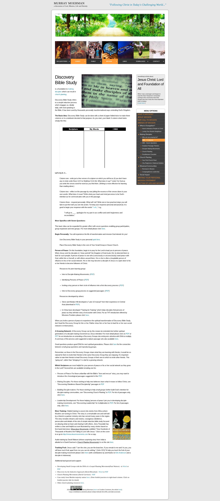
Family (93, 61)
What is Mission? (145, 114)
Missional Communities (148, 166)
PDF (92, 274)
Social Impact (145, 175)
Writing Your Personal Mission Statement (149, 179)
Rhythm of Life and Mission (151, 183)
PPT (56, 336)
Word (125, 466)
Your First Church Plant (149, 160)
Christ (77, 61)
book (120, 489)
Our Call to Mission (147, 120)
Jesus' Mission (144, 117)
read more (141, 103)
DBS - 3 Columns (147, 140)
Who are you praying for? (150, 137)
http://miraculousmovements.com (75, 434)
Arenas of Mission (146, 123)
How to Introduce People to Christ (152, 128)
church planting (61, 94)
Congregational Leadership (150, 172)
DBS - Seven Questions (149, 143)
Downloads (140, 61)
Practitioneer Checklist (149, 154)
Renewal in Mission (148, 169)
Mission (109, 61)
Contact (156, 61)
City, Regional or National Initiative (153, 163)
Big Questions (62, 61)
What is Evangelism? (147, 126)
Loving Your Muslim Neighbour (151, 131)
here (103, 229)
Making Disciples (146, 134)
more (95, 489)
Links (125, 61)
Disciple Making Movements (151, 149)
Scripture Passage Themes (150, 146)
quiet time (96, 239)
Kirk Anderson (121, 453)
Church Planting (147, 151)
